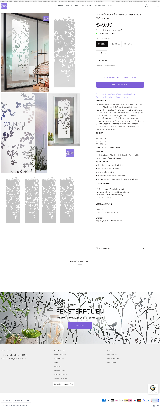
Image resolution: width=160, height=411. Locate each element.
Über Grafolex (60, 354)
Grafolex (5, 406)
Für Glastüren (113, 358)
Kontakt (57, 366)
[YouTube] (158, 406)
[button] (58, 5)
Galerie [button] (109, 351)
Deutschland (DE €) (21, 400)
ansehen (80, 325)
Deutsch (6, 400)
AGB (56, 362)
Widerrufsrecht (60, 374)
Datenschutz (59, 370)
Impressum (59, 358)
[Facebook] (154, 406)
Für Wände (111, 362)
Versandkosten (60, 378)
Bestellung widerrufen (63, 384)
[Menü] (156, 385)
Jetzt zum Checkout (120, 85)
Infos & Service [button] (59, 351)
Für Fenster (112, 354)
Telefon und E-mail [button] (7, 351)
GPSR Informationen (106, 248)
